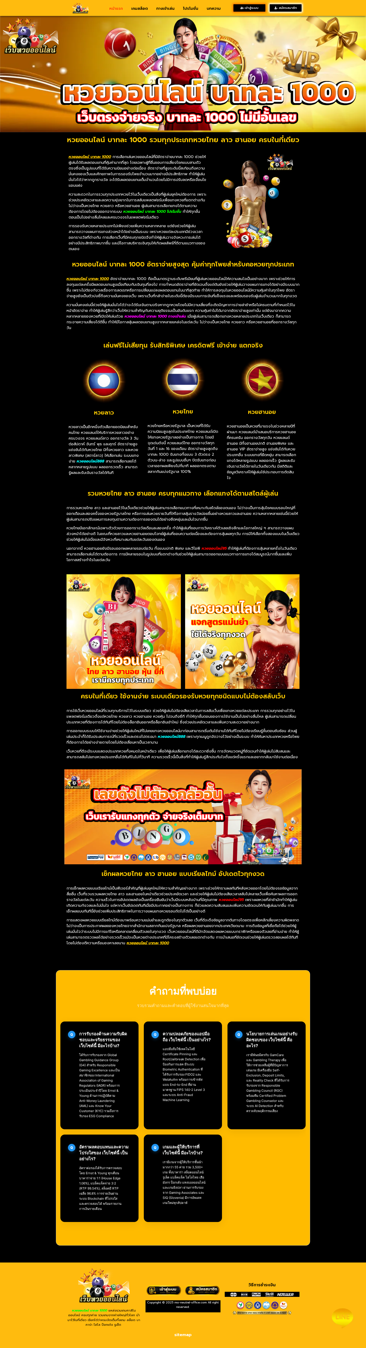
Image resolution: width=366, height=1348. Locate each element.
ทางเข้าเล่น (165, 8)
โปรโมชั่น (190, 8)
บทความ (214, 8)
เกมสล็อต (139, 8)
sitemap (183, 1334)
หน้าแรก (116, 8)
